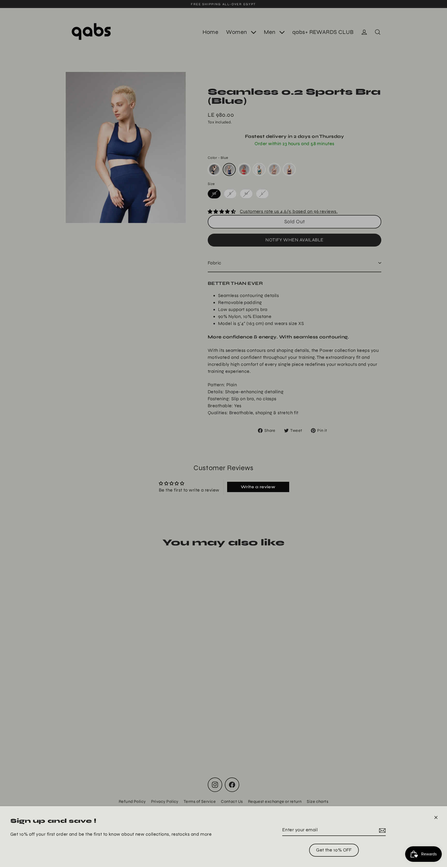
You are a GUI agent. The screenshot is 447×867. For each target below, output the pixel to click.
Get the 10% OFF (334, 850)
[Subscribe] (381, 830)
